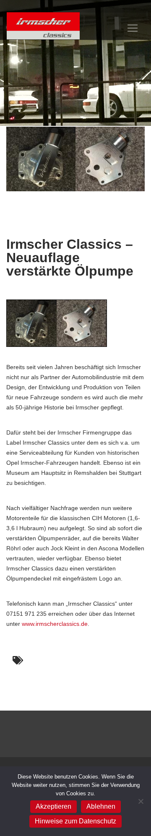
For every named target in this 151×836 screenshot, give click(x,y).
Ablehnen (100, 806)
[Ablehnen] (140, 801)
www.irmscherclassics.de (55, 623)
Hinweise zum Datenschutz (75, 821)
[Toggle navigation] (132, 28)
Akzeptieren (53, 806)
